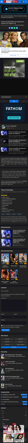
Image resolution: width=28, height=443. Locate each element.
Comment (4, 298)
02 (3, 413)
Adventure (8, 214)
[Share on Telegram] (17, 28)
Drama (23, 356)
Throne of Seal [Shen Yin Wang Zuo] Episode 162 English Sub (19, 232)
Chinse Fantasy (19, 356)
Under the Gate (8, 384)
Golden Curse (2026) (10, 361)
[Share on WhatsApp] (14, 28)
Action (3, 214)
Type (6, 344)
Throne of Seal (9, 203)
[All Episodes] (14, 101)
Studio (7, 341)
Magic (20, 385)
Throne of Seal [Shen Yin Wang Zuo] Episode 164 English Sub (19, 241)
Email (16, 314)
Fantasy (13, 214)
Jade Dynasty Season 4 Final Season (13, 354)
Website (3, 320)
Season (20, 339)
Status (20, 341)
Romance (19, 214)
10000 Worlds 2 (6, 419)
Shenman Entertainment (11, 198)
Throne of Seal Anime (19, 25)
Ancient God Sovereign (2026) (12, 376)
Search (14, 347)
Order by (20, 344)
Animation (18, 370)
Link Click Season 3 (9, 368)
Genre (7, 339)
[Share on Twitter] (12, 28)
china (7, 205)
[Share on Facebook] (10, 28)
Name (3, 314)
